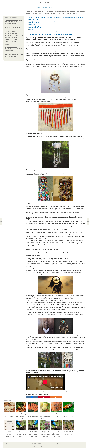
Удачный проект (75, 391)
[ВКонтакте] (32, 397)
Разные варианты (69, 391)
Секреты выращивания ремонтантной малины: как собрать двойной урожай (14, 48)
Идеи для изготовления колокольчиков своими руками (43, 21)
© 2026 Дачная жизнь (8, 443)
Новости (44, 7)
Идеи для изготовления (34, 391)
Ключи (31, 29)
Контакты (31, 443)
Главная (37, 7)
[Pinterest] (44, 397)
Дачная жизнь (44, 2)
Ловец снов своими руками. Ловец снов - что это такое (42, 32)
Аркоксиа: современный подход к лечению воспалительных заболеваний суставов (13, 21)
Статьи (50, 7)
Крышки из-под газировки (36, 27)
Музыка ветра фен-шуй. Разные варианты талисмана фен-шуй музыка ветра (48, 31)
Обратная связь (58, 443)
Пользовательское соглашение (39, 443)
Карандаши (32, 24)
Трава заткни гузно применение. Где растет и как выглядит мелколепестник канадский (14, 31)
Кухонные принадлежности (36, 26)
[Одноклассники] (56, 397)
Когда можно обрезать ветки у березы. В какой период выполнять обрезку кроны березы (14, 54)
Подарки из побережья (35, 22)
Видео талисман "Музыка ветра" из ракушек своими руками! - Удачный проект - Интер (50, 34)
